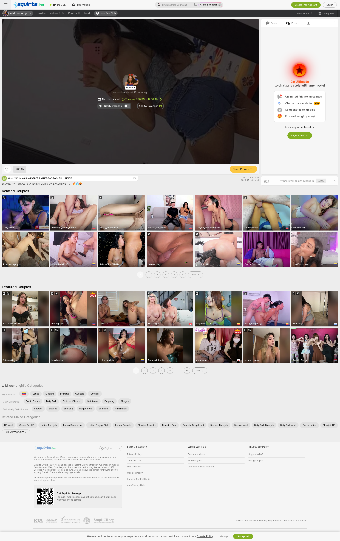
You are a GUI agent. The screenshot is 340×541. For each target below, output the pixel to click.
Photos (74, 13)
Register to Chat (299, 135)
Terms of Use (134, 460)
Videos (57, 13)
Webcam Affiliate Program (201, 466)
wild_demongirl (13, 385)
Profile (42, 13)
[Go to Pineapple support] (87, 520)
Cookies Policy (135, 473)
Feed (87, 13)
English (108, 448)
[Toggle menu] (5, 5)
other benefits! (305, 127)
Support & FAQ (256, 454)
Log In (330, 5)
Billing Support (256, 460)
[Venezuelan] (24, 394)
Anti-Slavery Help (136, 485)
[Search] (195, 4)
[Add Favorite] (7, 169)
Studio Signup (195, 460)
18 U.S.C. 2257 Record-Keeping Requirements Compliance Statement (270, 520)
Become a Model (196, 454)
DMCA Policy (134, 466)
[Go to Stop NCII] (104, 520)
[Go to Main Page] (29, 5)
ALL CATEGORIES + (16, 432)
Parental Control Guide (138, 479)
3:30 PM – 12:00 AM (141, 99)
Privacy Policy (134, 454)
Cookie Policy (205, 536)
